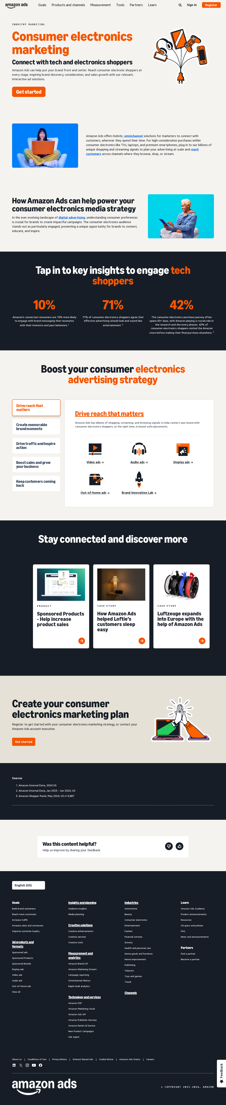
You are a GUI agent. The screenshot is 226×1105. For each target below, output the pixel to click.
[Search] (180, 5)
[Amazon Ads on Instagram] (27, 1066)
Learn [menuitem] (185, 903)
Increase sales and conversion (27, 925)
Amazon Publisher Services (82, 1019)
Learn (152, 5)
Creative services (77, 936)
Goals (42, 5)
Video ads (17, 974)
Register (211, 5)
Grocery (129, 942)
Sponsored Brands (21, 963)
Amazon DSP (75, 1003)
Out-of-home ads (21, 986)
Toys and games (133, 976)
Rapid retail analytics (79, 986)
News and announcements (195, 936)
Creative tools (75, 942)
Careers (150, 1059)
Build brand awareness (24, 908)
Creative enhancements (80, 931)
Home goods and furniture (139, 953)
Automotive (131, 908)
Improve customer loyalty (25, 931)
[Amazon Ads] (14, 5)
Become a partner (190, 959)
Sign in (192, 5)
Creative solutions (80, 925)
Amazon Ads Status (129, 1059)
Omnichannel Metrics (79, 980)
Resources (186, 919)
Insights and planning (82, 903)
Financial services (133, 936)
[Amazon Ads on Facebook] (41, 1066)
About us (17, 1059)
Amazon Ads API (77, 1014)
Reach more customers (24, 914)
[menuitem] (28, 969)
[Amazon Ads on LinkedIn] (14, 1066)
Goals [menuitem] (16, 903)
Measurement (100, 5)
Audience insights (77, 908)
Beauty (128, 914)
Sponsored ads (20, 952)
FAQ (183, 931)
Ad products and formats (23, 944)
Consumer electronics (136, 919)
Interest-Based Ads (83, 1059)
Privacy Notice (59, 1059)
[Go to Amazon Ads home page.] (44, 1087)
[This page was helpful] (179, 846)
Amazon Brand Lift (78, 963)
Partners (136, 5)
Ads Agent (73, 1036)
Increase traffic (20, 919)
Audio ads (17, 980)
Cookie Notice (106, 1059)
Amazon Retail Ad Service (81, 1025)
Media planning (76, 914)
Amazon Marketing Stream (82, 969)
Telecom (129, 970)
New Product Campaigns (81, 1031)
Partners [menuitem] (187, 948)
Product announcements (194, 914)
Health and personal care (138, 948)
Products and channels (68, 5)
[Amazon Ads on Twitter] (21, 1066)
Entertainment (132, 925)
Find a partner (188, 953)
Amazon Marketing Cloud (81, 1008)
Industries (131, 903)
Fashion (129, 931)
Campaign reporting (78, 974)
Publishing (130, 964)
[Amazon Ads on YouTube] (34, 1066)
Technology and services (84, 997)
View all (16, 991)
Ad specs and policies (192, 925)
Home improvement (135, 959)
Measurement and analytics (80, 955)
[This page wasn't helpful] (169, 846)
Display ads (18, 969)
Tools (120, 5)
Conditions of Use (37, 1059)
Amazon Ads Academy (192, 908)
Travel (128, 981)
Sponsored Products (22, 957)
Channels (131, 993)
